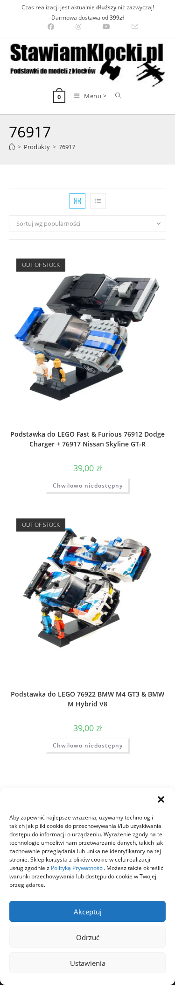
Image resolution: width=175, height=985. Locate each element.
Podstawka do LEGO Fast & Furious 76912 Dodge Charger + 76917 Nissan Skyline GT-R (87, 439)
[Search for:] (115, 96)
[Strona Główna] (12, 147)
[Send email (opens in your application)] (129, 26)
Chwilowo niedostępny (88, 485)
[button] (161, 799)
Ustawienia (87, 963)
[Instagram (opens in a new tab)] (78, 26)
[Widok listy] (98, 201)
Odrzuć (87, 937)
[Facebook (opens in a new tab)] (51, 26)
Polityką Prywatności (77, 868)
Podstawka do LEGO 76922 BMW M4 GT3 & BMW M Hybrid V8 (87, 699)
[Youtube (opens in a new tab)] (106, 26)
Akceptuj (88, 911)
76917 (67, 147)
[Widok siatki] (77, 201)
